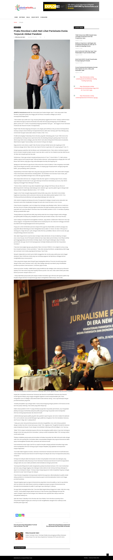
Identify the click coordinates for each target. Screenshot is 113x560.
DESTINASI (22, 17)
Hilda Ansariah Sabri (20, 37)
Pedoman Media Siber (94, 557)
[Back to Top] (107, 555)
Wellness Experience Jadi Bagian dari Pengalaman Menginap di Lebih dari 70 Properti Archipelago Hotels (85, 44)
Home (16, 17)
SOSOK (19, 27)
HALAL (28, 17)
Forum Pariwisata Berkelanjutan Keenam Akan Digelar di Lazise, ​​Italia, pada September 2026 (86, 69)
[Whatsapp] (20, 515)
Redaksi (86, 557)
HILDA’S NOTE (35, 17)
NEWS (15, 27)
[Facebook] (17, 515)
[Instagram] (23, 515)
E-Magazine (43, 17)
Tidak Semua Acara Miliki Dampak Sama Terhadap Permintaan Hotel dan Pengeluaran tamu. (86, 36)
